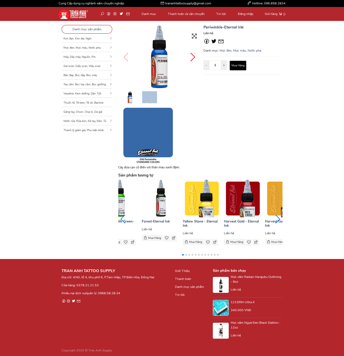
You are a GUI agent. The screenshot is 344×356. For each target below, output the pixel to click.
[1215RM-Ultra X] (222, 308)
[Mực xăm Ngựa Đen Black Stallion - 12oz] (222, 331)
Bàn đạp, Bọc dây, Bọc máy (80, 75)
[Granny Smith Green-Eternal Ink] (120, 198)
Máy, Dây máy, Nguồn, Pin (80, 57)
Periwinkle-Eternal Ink (223, 27)
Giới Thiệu (182, 271)
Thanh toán (183, 279)
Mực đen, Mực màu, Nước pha (82, 48)
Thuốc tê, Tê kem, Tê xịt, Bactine (83, 103)
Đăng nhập (245, 14)
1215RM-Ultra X (243, 302)
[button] (192, 57)
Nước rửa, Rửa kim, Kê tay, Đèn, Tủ (85, 121)
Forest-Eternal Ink (156, 221)
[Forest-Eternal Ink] (161, 198)
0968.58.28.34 (109, 293)
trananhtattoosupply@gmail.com (188, 3)
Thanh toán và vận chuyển (186, 14)
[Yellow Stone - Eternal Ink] (202, 198)
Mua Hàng (238, 65)
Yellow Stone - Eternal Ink (200, 223)
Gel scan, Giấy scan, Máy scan (82, 66)
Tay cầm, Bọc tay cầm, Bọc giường (85, 84)
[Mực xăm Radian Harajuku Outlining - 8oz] (222, 285)
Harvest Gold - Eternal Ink (241, 223)
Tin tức (221, 14)
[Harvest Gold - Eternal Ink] (243, 198)
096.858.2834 (274, 3)
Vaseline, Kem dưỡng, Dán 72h (82, 93)
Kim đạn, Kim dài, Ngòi (77, 38)
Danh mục (149, 14)
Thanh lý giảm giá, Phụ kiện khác (84, 130)
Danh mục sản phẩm (87, 29)
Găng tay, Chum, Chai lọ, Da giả (83, 112)
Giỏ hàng (275, 14)
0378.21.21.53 (87, 285)
